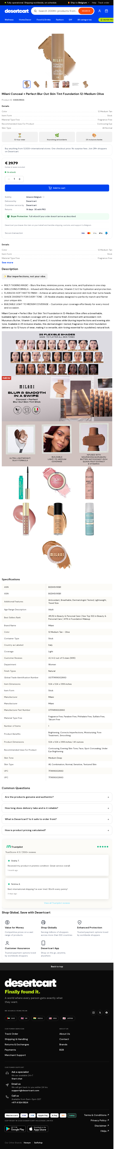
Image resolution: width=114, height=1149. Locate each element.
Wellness (9, 19)
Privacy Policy (100, 1120)
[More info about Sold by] (43, 197)
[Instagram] (93, 1012)
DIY (70, 19)
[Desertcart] (17, 11)
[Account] (99, 10)
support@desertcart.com (25, 1090)
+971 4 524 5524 (20, 1102)
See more (7, 262)
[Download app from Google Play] (15, 1129)
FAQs (105, 1131)
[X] (100, 1012)
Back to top (57, 966)
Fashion (59, 19)
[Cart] (106, 10)
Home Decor (25, 19)
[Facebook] (106, 1012)
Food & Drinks (44, 19)
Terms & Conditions (96, 1115)
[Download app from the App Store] (37, 1129)
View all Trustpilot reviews (57, 903)
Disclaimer (102, 1125)
